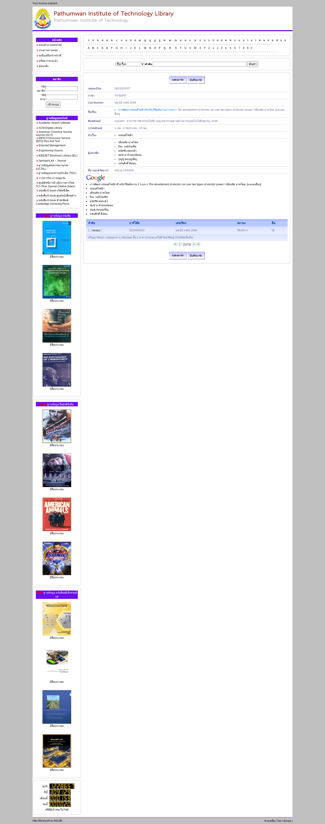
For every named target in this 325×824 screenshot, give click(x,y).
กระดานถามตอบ (48, 50)
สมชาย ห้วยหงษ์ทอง (129, 154)
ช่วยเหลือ (269, 820)
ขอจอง (96, 230)
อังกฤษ (287, 820)
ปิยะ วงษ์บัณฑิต (127, 146)
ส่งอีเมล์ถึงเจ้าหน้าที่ (50, 55)
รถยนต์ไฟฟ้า (125, 135)
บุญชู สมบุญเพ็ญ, (128, 159)
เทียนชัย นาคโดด (128, 142)
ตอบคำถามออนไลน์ (50, 44)
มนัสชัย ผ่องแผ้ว (127, 150)
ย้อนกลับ (44, 66)
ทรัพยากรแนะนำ (48, 60)
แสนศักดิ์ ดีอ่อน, (127, 163)
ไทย (279, 820)
